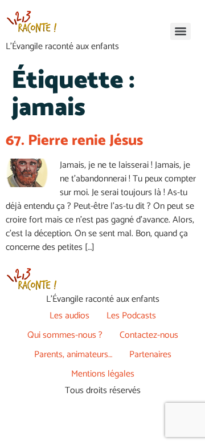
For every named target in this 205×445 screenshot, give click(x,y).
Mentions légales (102, 374)
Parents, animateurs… (73, 354)
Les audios (69, 315)
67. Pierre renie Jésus (74, 140)
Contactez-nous (149, 335)
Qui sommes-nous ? (64, 335)
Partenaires (150, 354)
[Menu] (180, 31)
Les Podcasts (131, 315)
